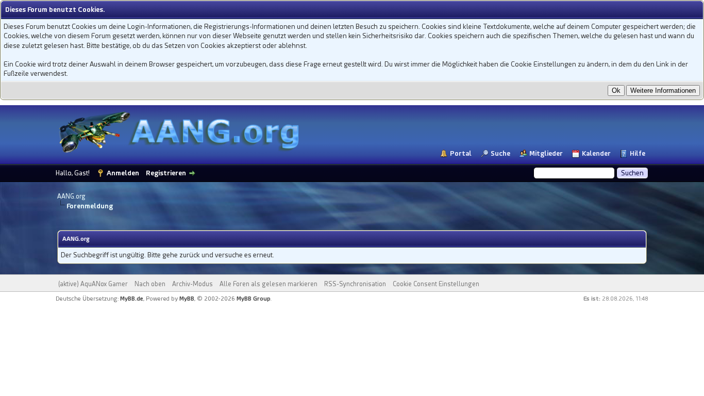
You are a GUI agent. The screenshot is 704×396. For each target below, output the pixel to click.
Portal (461, 153)
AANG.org (71, 196)
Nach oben (150, 284)
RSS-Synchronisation (355, 284)
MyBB (186, 298)
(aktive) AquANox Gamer (93, 284)
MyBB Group (254, 298)
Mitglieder (546, 153)
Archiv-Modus (192, 284)
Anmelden (123, 173)
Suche (500, 153)
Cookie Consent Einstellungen (436, 284)
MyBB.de (131, 298)
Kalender (596, 153)
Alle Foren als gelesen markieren (268, 284)
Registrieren (166, 173)
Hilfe (637, 153)
